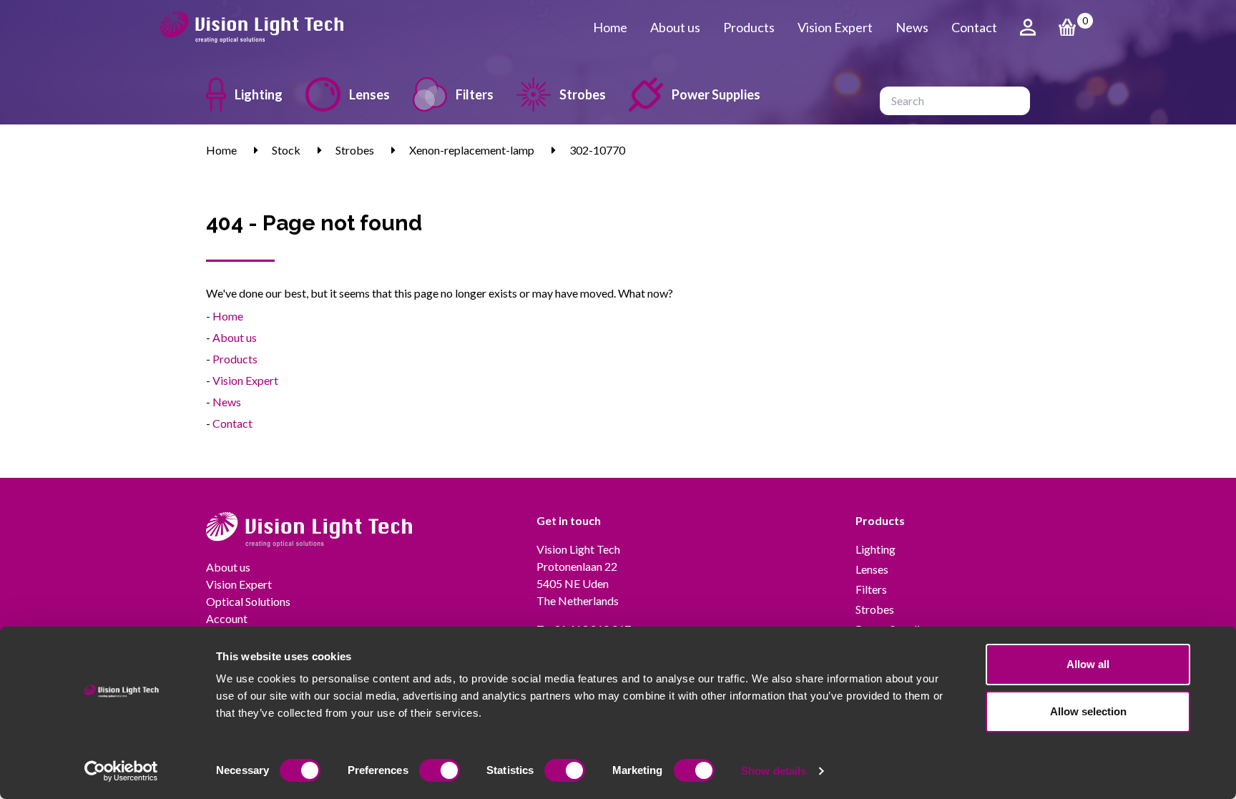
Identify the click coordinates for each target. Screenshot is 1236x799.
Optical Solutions (248, 601)
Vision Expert (835, 27)
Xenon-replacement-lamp (471, 150)
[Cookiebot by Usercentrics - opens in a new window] (121, 771)
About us (675, 27)
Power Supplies (716, 94)
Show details (773, 771)
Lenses (369, 94)
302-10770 (597, 150)
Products (749, 27)
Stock (286, 150)
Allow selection (1088, 711)
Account (226, 618)
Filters (475, 94)
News (912, 27)
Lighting (259, 94)
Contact (974, 27)
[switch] (439, 770)
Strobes (582, 94)
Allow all (1087, 664)
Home (610, 27)
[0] (1067, 27)
